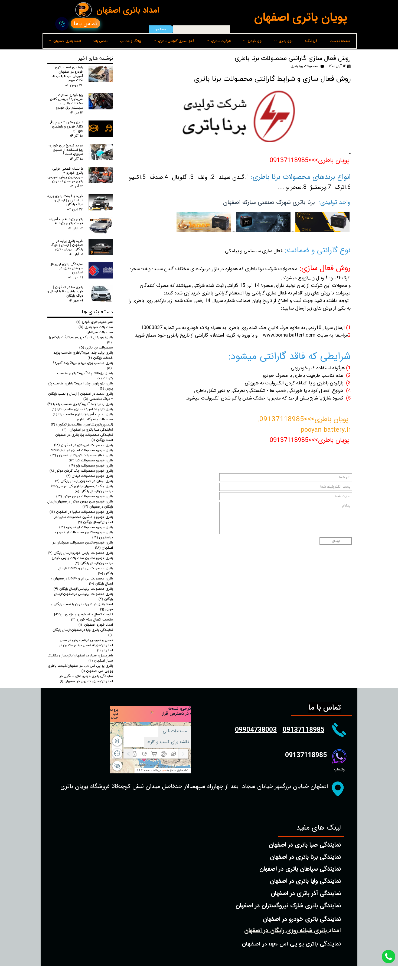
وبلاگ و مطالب (131, 41)
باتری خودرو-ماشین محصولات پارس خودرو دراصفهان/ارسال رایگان (82, 561)
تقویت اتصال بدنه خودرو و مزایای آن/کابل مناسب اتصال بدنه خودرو (83, 617)
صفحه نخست (340, 41)
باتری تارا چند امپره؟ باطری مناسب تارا (82, 409)
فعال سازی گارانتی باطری (176, 41)
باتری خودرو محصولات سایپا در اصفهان (81, 511)
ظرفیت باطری (221, 41)
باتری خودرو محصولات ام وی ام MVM (82, 450)
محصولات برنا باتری (304, 66)
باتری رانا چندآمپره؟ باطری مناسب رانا (83, 414)
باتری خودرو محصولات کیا (91, 460)
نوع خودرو (255, 41)
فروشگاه (311, 41)
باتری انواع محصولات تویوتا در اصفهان (81, 455)
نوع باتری (285, 41)
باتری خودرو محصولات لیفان (89, 476)
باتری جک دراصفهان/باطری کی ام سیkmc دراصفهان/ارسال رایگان (82, 489)
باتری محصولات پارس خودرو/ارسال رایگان (80, 553)
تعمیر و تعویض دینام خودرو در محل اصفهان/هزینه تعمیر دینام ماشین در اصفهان (86, 645)
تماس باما (100, 41)
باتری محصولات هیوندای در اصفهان (83, 445)
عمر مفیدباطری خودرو (94, 322)
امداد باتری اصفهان (67, 41)
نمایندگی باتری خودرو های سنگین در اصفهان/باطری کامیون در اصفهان (86, 679)
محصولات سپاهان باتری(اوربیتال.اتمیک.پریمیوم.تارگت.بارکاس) (81, 337)
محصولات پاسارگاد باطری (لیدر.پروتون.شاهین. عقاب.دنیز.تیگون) (82, 422)
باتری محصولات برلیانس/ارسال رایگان (83, 588)
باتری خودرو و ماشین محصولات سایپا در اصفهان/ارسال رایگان (83, 520)
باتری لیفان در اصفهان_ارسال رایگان (84, 481)
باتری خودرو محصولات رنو (91, 465)
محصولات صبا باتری (96, 327)
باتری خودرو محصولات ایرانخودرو (86, 527)
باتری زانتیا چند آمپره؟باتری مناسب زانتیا (80, 404)
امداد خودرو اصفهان (96, 624)
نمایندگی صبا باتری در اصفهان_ (87, 429)
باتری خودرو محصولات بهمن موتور (84, 496)
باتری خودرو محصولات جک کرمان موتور (81, 470)
